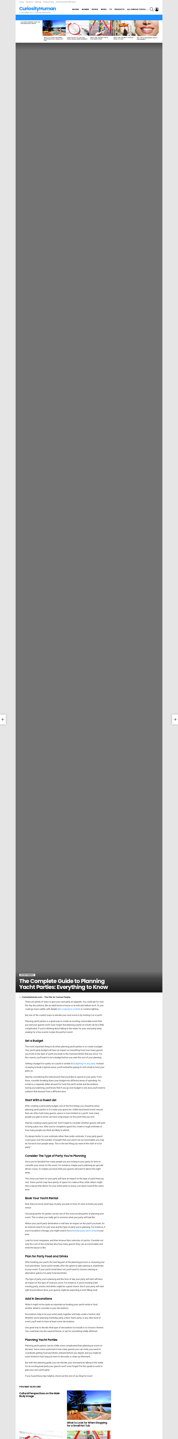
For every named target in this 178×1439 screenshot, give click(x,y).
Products (119, 9)
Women (85, 9)
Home (21, 2)
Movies (75, 9)
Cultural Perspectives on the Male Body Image (30, 22)
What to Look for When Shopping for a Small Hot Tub (53, 39)
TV (110, 9)
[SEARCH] (152, 9)
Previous (20, 31)
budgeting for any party (84, 1063)
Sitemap (38, 2)
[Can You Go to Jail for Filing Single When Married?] (77, 28)
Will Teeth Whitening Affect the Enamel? (147, 38)
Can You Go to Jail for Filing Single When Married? (77, 38)
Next (157, 31)
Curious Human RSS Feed (65, 2)
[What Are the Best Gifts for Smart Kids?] (100, 28)
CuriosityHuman (37, 8)
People (95, 9)
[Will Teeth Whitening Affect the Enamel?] (147, 28)
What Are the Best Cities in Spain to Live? (123, 38)
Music (104, 9)
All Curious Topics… (137, 9)
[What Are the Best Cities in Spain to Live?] (123, 28)
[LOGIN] (157, 9)
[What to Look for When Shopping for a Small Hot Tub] (54, 28)
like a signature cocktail (69, 1009)
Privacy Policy (48, 2)
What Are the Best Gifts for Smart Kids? (99, 38)
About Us (29, 2)
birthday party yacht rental (84, 1230)
